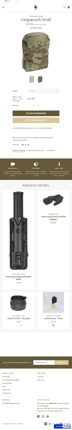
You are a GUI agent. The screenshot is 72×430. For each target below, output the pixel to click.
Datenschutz (7, 383)
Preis (18, 99)
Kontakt (40, 377)
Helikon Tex (18, 316)
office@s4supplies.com (11, 403)
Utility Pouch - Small (53, 318)
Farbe (15, 91)
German (8, 1)
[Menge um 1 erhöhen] (38, 105)
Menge (15, 105)
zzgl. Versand (42, 24)
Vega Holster (18, 274)
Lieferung (6, 377)
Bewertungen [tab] (19, 150)
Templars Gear (36, 16)
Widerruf (5, 390)
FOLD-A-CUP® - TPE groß (19, 318)
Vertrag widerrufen (62, 426)
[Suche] (64, 7)
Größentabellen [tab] (36, 150)
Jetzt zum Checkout (36, 120)
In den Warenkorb (36, 113)
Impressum (6, 393)
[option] (36, 52)
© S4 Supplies (6, 423)
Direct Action (53, 316)
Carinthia (53, 214)
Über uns (40, 380)
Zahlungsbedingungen (11, 380)
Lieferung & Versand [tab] (56, 150)
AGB (4, 386)
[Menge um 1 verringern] (29, 105)
